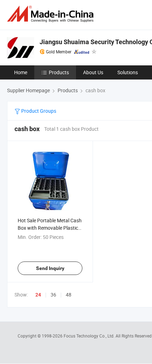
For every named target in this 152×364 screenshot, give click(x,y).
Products (59, 72)
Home (20, 72)
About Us (93, 72)
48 (68, 294)
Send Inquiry (50, 268)
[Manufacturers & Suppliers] (51, 14)
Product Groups (38, 110)
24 (38, 295)
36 (53, 294)
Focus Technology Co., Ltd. (90, 336)
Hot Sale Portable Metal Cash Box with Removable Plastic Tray (50, 228)
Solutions (127, 72)
